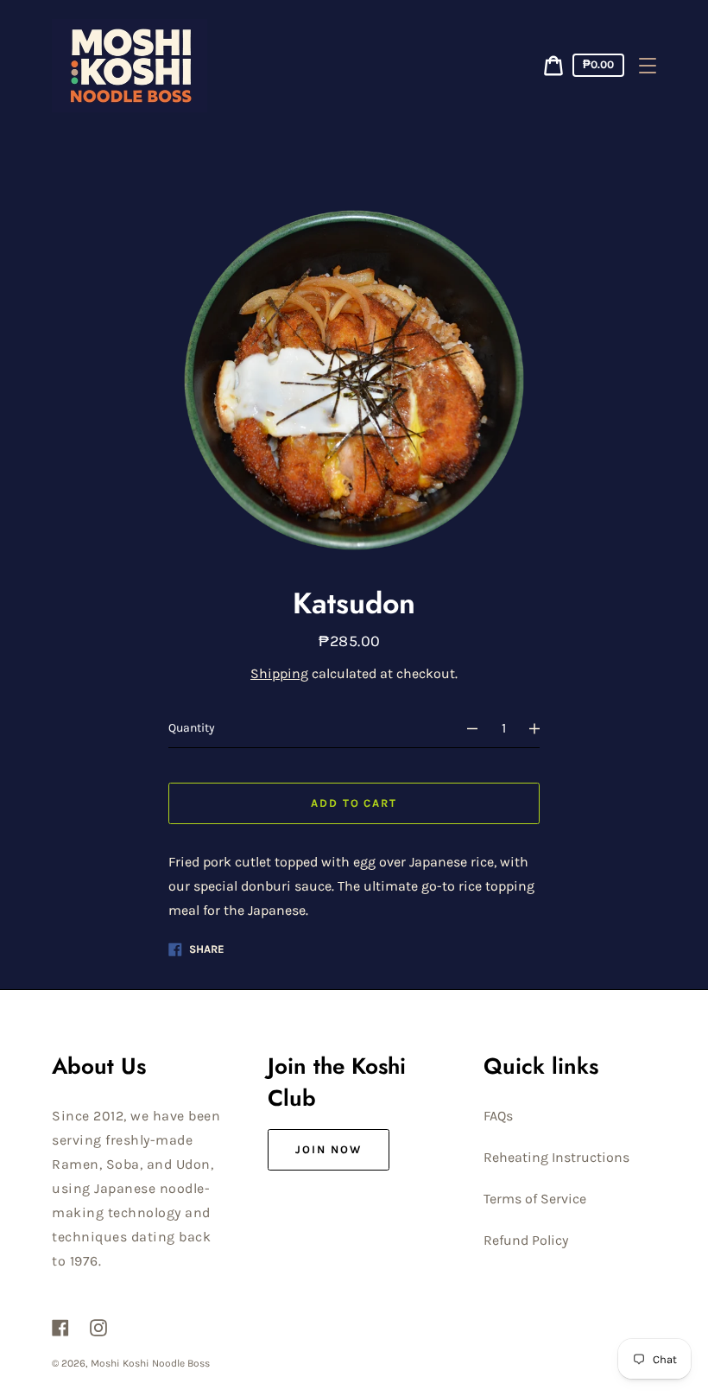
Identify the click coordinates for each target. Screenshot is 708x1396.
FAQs (498, 1115)
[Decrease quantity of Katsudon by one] (464, 728)
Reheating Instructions (556, 1157)
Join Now (328, 1149)
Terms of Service (535, 1198)
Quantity (191, 727)
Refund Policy (526, 1240)
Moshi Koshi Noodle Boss (150, 1363)
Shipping (279, 673)
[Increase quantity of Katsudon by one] (542, 728)
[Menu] (648, 66)
